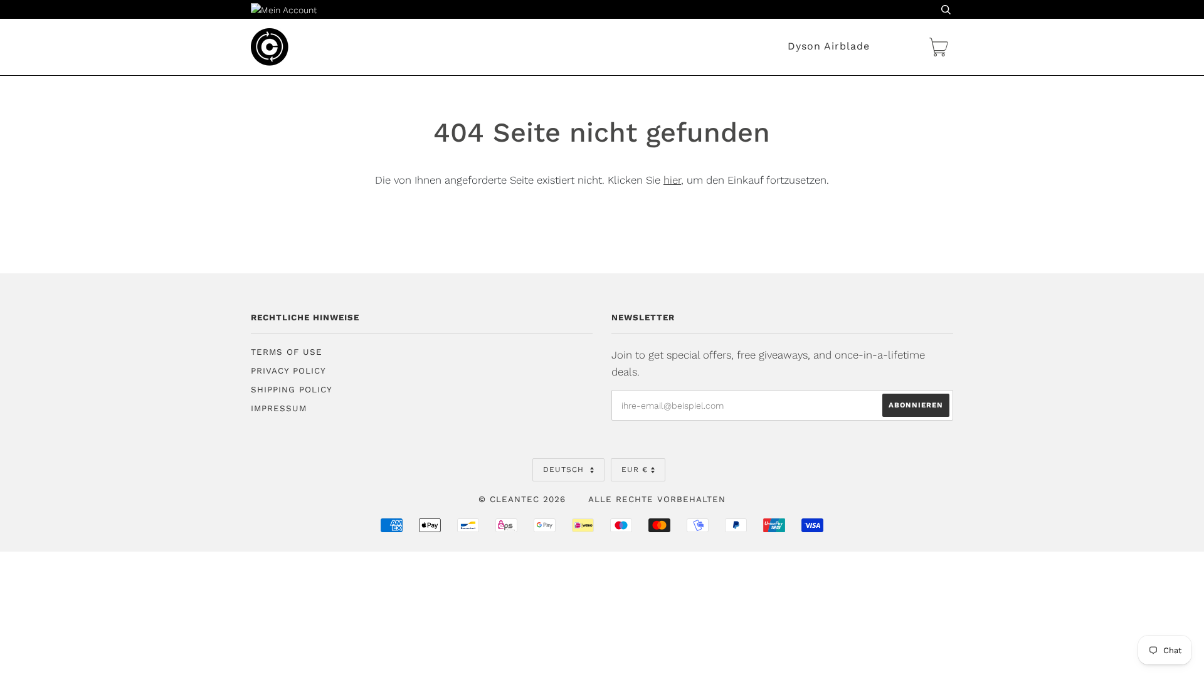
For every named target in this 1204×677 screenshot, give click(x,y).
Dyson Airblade (829, 46)
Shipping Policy (291, 389)
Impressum (279, 408)
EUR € (634, 469)
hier (672, 180)
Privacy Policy (288, 370)
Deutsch (565, 469)
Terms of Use (286, 352)
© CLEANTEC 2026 (522, 499)
